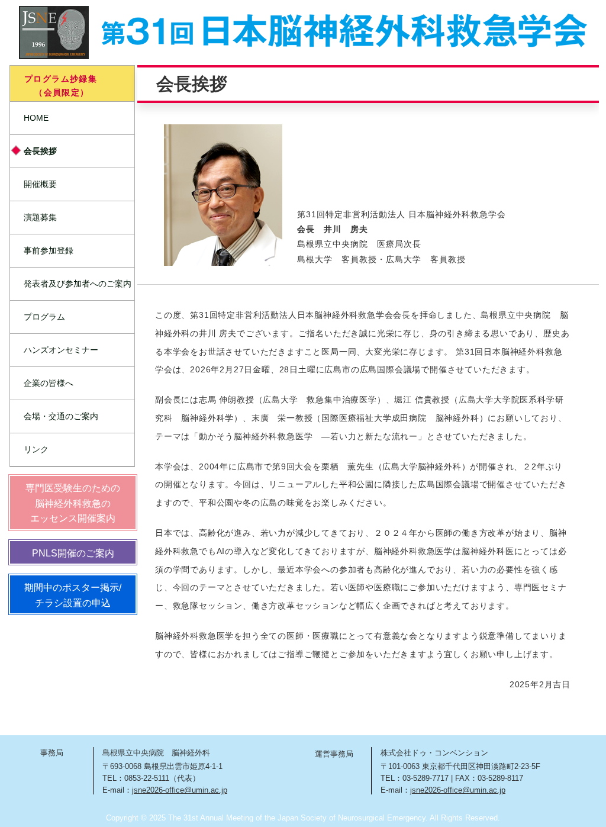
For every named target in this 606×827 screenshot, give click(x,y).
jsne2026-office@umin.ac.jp (179, 790)
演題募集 (40, 217)
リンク (36, 449)
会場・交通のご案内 (61, 416)
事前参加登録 (48, 250)
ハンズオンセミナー (61, 350)
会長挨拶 (40, 151)
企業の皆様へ (48, 383)
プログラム (44, 316)
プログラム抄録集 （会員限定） (55, 85)
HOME (36, 118)
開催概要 (40, 184)
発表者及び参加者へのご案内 (77, 283)
